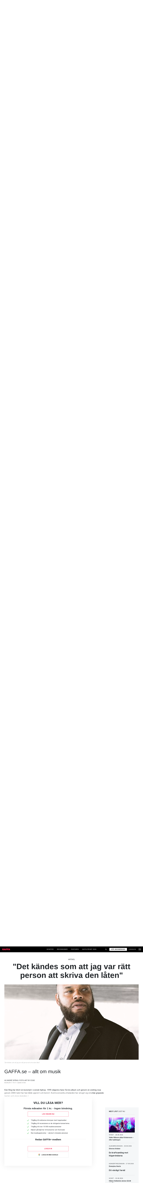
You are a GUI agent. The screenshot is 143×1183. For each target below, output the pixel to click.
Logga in (132, 949)
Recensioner (62, 949)
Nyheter (50, 949)
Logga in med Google (49, 1155)
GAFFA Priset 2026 (89, 949)
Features (75, 949)
